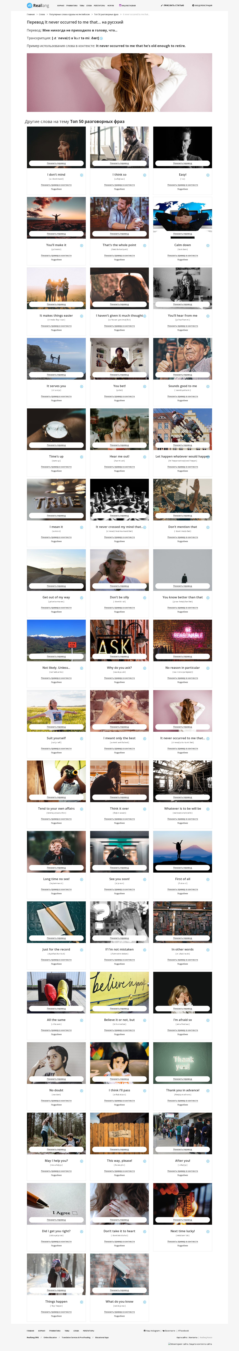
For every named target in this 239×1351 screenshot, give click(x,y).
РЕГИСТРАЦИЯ (206, 5)
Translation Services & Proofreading (76, 1337)
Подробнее (56, 189)
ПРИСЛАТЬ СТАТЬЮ (172, 5)
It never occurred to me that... (136, 14)
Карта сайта (182, 1337)
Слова (89, 5)
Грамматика (71, 5)
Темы (82, 5)
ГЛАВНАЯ (30, 1331)
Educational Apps (102, 1337)
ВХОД (197, 5)
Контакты (193, 1337)
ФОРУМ (110, 5)
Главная (31, 14)
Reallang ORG (33, 1337)
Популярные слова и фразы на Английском (69, 14)
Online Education (50, 1337)
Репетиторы (99, 5)
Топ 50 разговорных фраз (106, 14)
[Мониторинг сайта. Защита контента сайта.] (190, 1344)
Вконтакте (170, 1330)
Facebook (184, 1330)
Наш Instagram (128, 5)
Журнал (60, 5)
